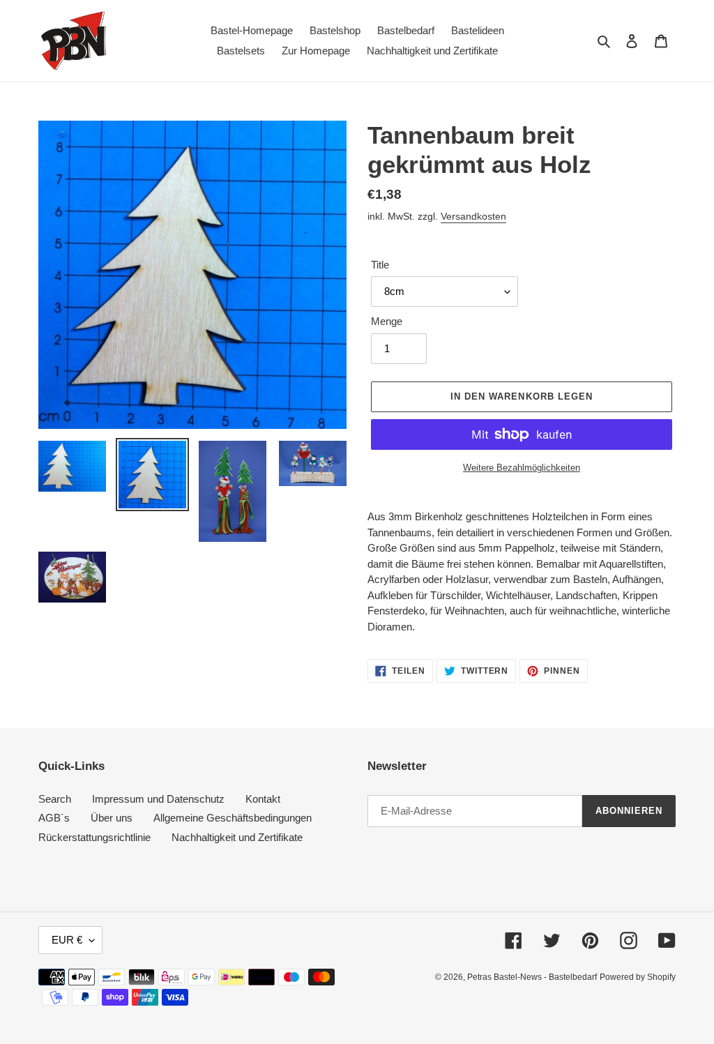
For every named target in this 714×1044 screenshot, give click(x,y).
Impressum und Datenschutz (158, 799)
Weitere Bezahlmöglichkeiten (521, 467)
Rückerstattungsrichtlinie (94, 837)
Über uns (111, 818)
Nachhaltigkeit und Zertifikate (237, 837)
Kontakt (262, 799)
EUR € (67, 940)
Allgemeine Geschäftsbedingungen (232, 818)
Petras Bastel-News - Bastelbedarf (532, 977)
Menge (386, 321)
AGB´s (54, 818)
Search (54, 799)
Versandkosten (473, 216)
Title (380, 265)
